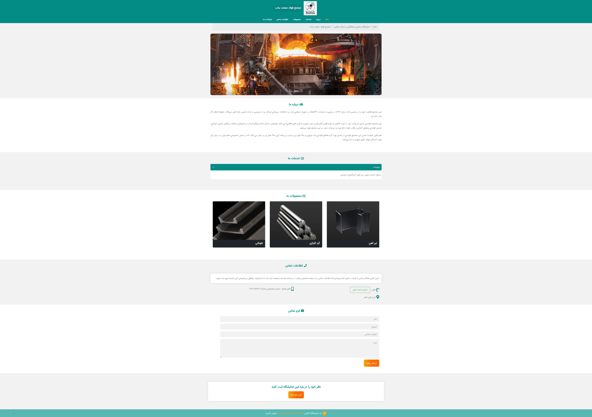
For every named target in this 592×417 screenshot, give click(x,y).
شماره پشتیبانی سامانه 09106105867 (264, 289)
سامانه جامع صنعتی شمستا (290, 413)
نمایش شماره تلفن (360, 289)
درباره (318, 19)
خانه (327, 19)
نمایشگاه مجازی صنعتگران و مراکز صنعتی (352, 27)
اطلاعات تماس (282, 19)
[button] (369, 64)
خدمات (308, 19)
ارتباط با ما (267, 19)
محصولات (297, 19)
